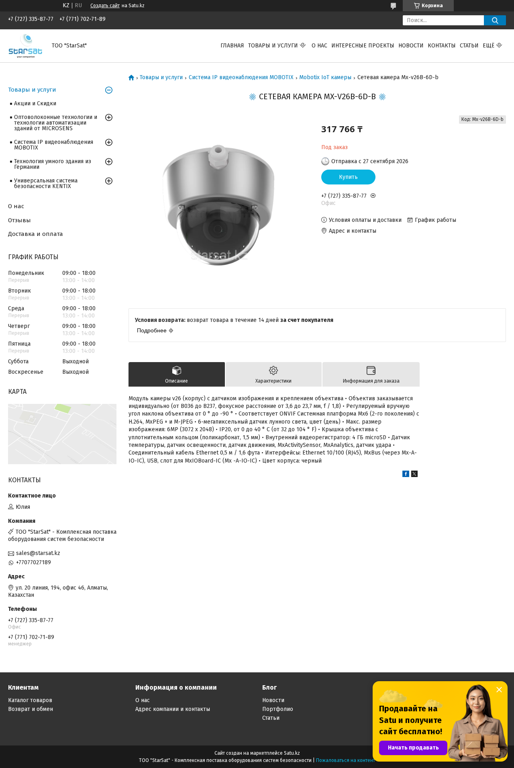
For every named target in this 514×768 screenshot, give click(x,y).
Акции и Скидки (35, 103)
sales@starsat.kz (38, 553)
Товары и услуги (273, 45)
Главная (232, 45)
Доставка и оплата (35, 234)
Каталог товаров (30, 700)
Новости (411, 45)
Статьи (469, 45)
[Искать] (495, 20)
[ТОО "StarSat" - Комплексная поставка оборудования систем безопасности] (25, 45)
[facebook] (405, 475)
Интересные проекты (362, 45)
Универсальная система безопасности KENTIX (46, 183)
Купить (348, 177)
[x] (414, 475)
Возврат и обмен (30, 709)
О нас (319, 45)
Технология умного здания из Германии (52, 164)
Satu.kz (292, 753)
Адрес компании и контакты (172, 709)
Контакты (442, 45)
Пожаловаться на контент (345, 760)
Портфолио (277, 709)
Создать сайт (105, 5)
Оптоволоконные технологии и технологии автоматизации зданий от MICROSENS (55, 123)
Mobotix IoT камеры (325, 77)
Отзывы (19, 220)
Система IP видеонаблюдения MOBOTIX (241, 77)
